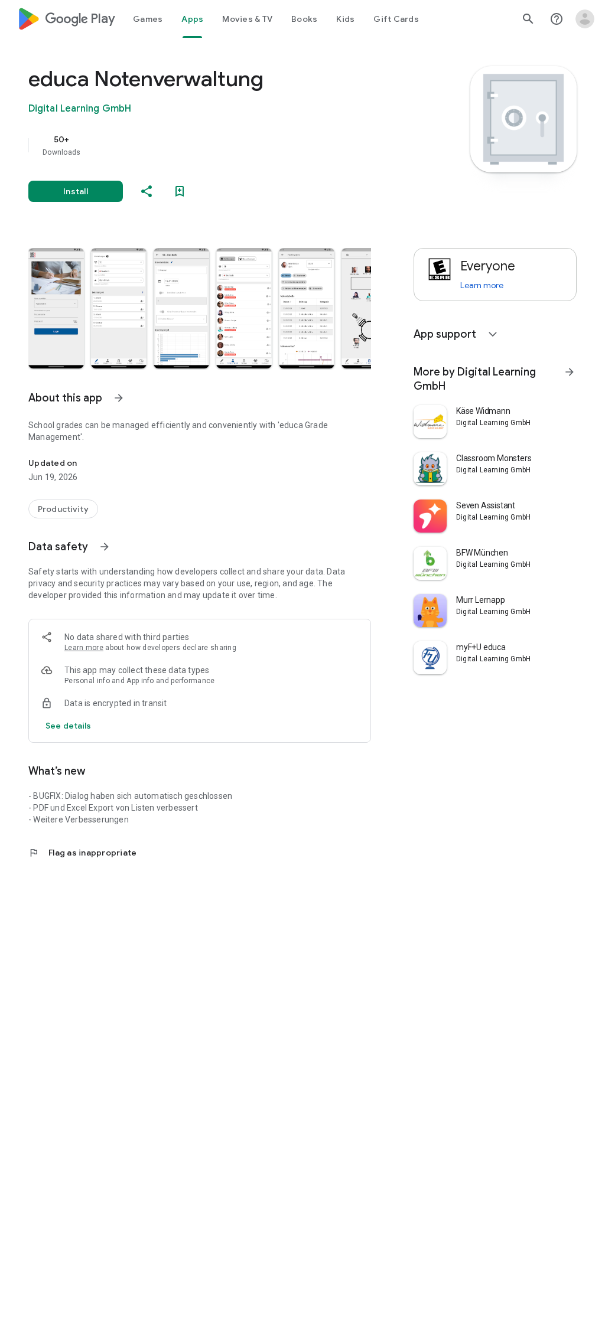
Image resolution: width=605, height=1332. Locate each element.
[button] (56, 308)
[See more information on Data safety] (104, 547)
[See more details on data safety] (68, 725)
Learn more (83, 648)
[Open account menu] (585, 19)
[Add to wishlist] (179, 191)
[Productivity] (63, 509)
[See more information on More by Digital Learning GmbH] (569, 372)
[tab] (147, 19)
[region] (216, 145)
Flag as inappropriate (82, 852)
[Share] (146, 191)
